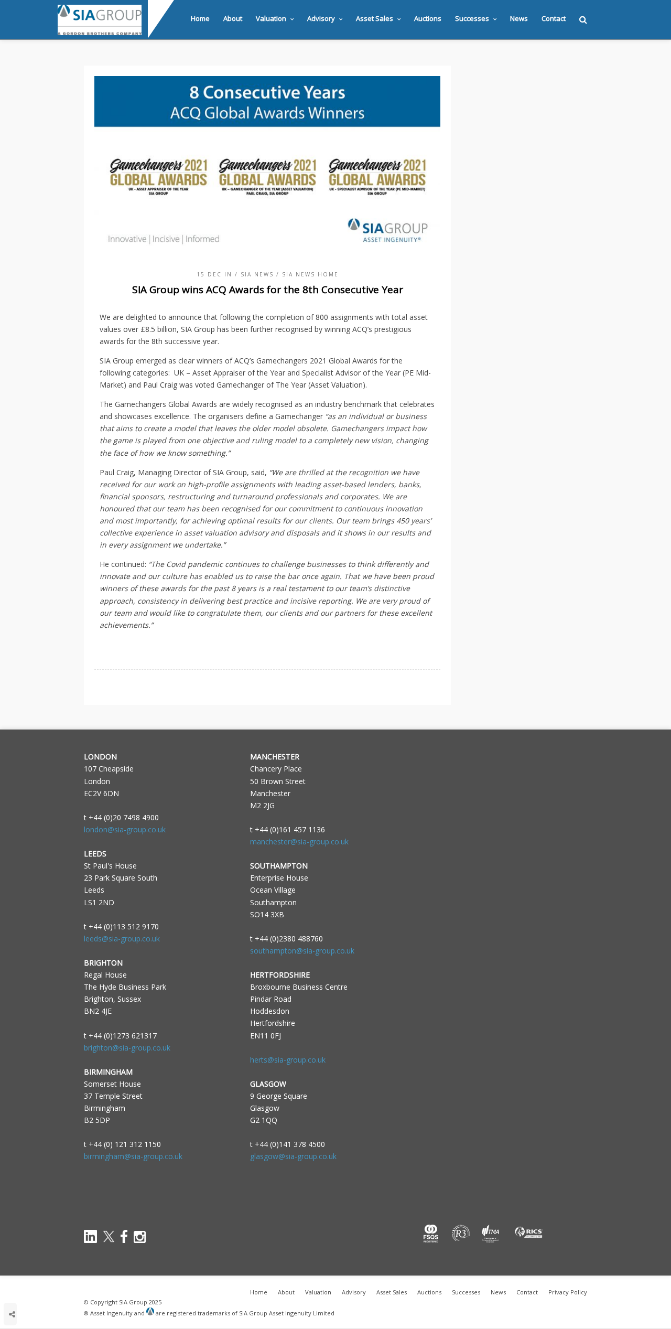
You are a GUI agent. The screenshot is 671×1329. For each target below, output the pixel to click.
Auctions (427, 18)
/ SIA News (254, 274)
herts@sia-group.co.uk (288, 1060)
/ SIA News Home (307, 274)
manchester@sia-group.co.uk (299, 841)
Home (200, 18)
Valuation (271, 18)
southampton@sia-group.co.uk (302, 951)
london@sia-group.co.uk (125, 829)
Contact (554, 18)
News (519, 18)
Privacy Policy (567, 1292)
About (232, 18)
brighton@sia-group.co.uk (127, 1048)
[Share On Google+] (60, 1285)
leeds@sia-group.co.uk (122, 939)
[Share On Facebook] (14, 1285)
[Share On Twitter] (28, 1285)
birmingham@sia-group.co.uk (133, 1156)
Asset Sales (374, 18)
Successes (472, 18)
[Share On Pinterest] (44, 1285)
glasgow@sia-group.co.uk (293, 1156)
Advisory (321, 18)
